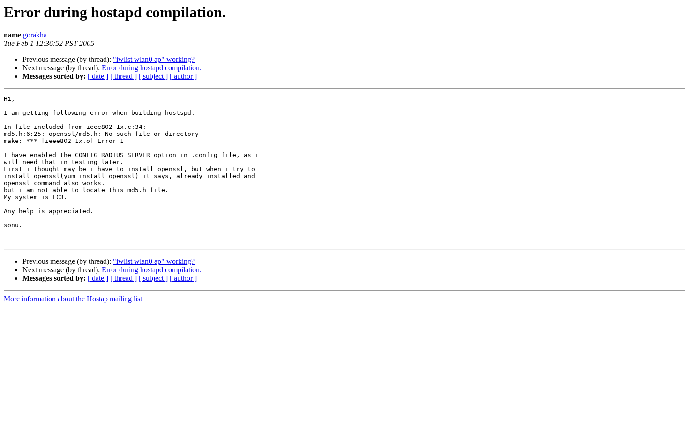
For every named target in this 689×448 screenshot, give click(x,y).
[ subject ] (153, 76)
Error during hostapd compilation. (152, 68)
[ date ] (98, 76)
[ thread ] (123, 76)
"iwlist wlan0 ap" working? (154, 59)
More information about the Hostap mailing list (73, 299)
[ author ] (183, 76)
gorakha (35, 35)
